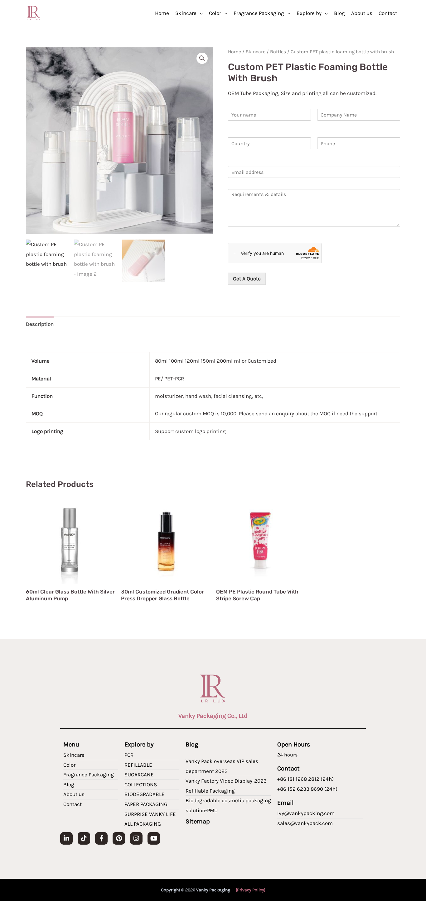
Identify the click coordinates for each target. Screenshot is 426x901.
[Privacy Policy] (250, 890)
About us (361, 13)
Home (162, 13)
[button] (202, 58)
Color (215, 13)
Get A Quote (247, 278)
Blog (339, 13)
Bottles (278, 52)
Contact (388, 13)
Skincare (185, 13)
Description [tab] (40, 324)
